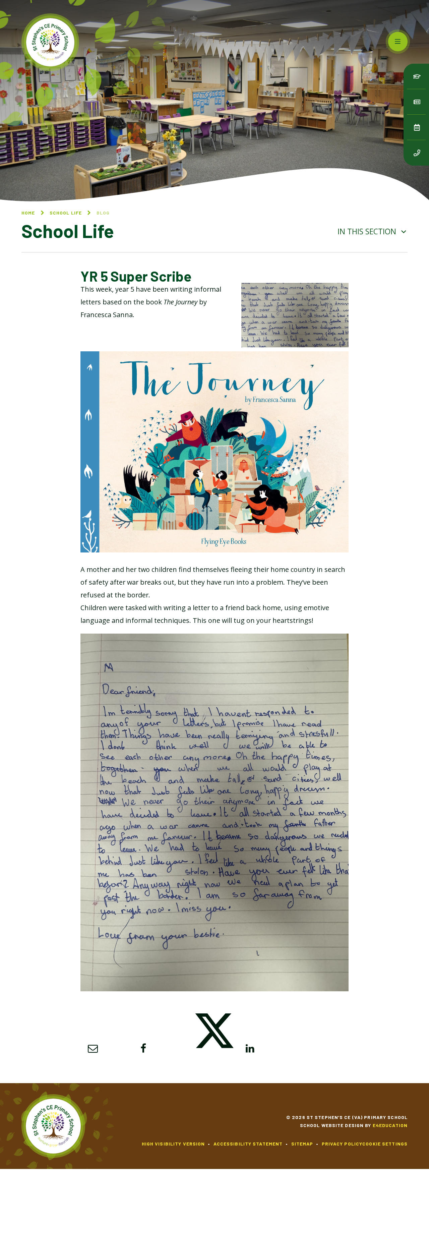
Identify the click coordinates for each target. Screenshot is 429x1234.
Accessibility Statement (248, 1144)
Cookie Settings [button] (385, 1144)
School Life (66, 213)
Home (28, 213)
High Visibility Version (173, 1144)
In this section (368, 231)
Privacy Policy (342, 1144)
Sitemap (302, 1144)
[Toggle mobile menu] (398, 41)
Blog (103, 213)
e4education (390, 1125)
